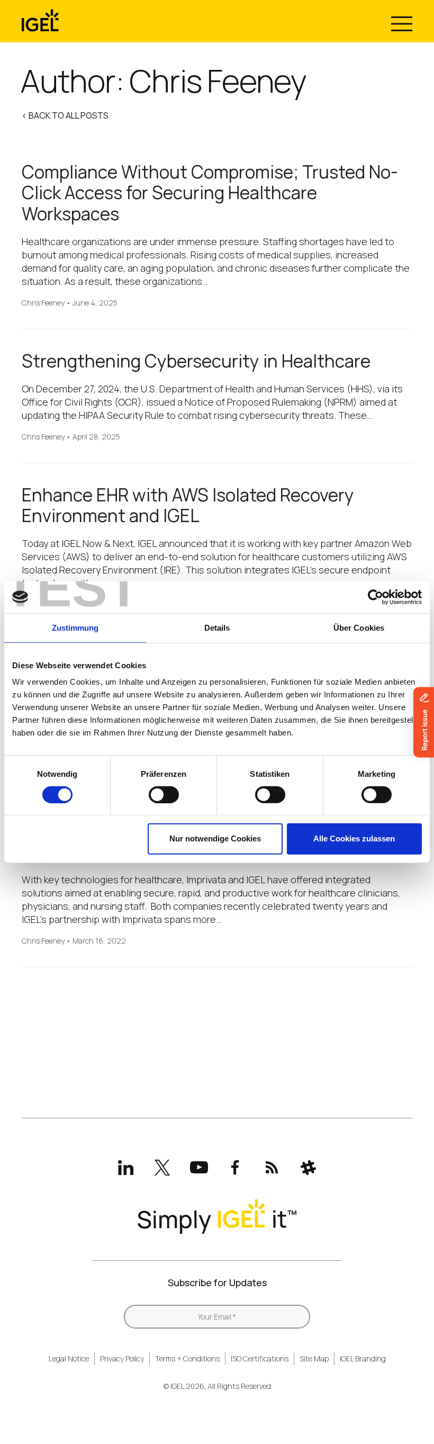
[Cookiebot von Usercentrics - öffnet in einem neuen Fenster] (375, 597)
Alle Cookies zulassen (354, 838)
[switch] (164, 794)
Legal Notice (69, 1358)
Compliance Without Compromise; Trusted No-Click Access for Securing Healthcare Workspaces (210, 193)
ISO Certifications (259, 1358)
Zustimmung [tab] (75, 627)
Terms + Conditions (187, 1358)
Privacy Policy (122, 1358)
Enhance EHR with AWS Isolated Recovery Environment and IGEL (188, 505)
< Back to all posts (65, 115)
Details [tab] (217, 627)
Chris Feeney (43, 303)
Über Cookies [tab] (358, 627)
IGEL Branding (363, 1358)
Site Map (314, 1358)
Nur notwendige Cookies (215, 838)
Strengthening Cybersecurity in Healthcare (196, 361)
